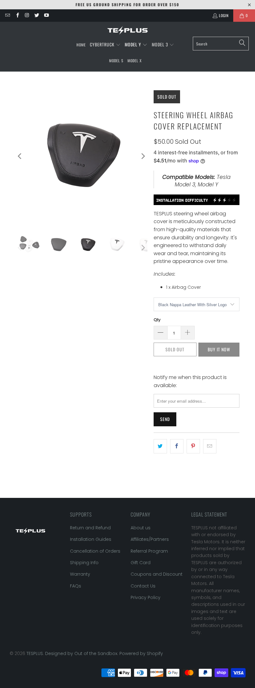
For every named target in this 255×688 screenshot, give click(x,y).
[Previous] (20, 156)
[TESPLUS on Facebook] (17, 15)
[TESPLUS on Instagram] (27, 15)
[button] (105, 45)
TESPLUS (34, 653)
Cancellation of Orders (95, 551)
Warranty (80, 574)
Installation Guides (90, 539)
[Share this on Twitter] (160, 446)
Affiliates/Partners (150, 539)
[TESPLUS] (127, 31)
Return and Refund (90, 528)
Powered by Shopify (141, 653)
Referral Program (149, 551)
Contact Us (143, 586)
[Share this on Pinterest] (193, 446)
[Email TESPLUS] (7, 15)
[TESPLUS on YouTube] (46, 15)
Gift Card (141, 562)
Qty (157, 320)
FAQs (75, 586)
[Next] (143, 156)
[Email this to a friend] (209, 446)
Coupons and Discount (157, 574)
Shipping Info (84, 562)
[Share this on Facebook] (176, 446)
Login (224, 15)
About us (141, 528)
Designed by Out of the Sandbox (81, 653)
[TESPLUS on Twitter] (36, 15)
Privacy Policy (145, 597)
